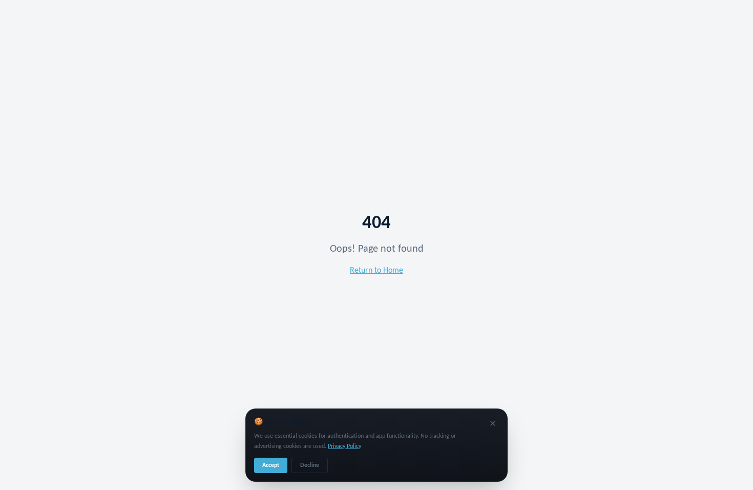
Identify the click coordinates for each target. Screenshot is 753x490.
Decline (309, 465)
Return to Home (376, 271)
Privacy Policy (344, 446)
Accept (270, 465)
